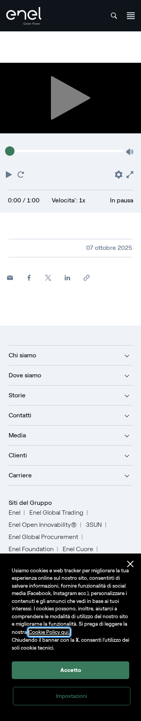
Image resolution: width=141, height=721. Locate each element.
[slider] (9, 151)
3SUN (94, 524)
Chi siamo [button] (22, 355)
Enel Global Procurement (43, 537)
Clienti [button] (18, 455)
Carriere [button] (20, 475)
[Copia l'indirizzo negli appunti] (87, 277)
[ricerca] (114, 16)
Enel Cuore (78, 549)
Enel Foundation (31, 549)
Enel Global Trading (56, 512)
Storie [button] (17, 395)
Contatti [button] (20, 415)
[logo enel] (24, 16)
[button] (9, 173)
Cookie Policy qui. (49, 632)
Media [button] (17, 435)
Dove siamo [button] (25, 375)
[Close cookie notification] (130, 564)
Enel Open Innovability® (43, 524)
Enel (14, 512)
